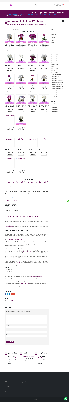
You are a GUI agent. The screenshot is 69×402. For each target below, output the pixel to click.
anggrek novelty (40, 276)
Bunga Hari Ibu (53, 32)
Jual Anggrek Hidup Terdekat (27, 353)
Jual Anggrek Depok (55, 111)
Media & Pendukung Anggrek (43, 9)
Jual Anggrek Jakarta (55, 109)
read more (9, 363)
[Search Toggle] (36, 5)
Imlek (51, 39)
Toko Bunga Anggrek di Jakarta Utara (57, 88)
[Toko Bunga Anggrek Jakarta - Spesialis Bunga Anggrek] (11, 5)
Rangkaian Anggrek (22, 9)
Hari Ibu (52, 66)
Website (7, 334)
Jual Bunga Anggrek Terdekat (10, 24)
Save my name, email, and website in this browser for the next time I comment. (21, 338)
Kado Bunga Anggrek (54, 68)
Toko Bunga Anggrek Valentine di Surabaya (12, 353)
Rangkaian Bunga (53, 42)
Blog (52, 52)
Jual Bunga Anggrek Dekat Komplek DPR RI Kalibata (22, 216)
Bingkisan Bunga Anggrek (55, 50)
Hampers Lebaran (53, 37)
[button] (65, 398)
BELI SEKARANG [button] (10, 50)
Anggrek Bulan (7, 44)
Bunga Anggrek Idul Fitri (55, 54)
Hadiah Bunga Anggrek (55, 64)
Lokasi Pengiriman (12, 9)
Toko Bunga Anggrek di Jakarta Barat (57, 80)
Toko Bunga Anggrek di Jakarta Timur (57, 86)
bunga (11, 300)
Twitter (7, 294)
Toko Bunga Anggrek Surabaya (56, 94)
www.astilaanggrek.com (9, 226)
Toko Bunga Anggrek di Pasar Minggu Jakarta (43, 353)
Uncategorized (53, 98)
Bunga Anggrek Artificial (8, 204)
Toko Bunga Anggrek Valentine (56, 96)
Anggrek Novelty (11, 148)
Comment (8, 313)
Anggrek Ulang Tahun (54, 48)
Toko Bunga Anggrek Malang (56, 92)
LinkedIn (9, 294)
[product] (9, 38)
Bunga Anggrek (12, 44)
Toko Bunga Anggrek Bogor (55, 76)
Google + (12, 294)
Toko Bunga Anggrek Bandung (56, 74)
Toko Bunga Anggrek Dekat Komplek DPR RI (33, 24)
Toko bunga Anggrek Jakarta (56, 90)
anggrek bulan (33, 276)
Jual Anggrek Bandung (9, 271)
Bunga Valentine (53, 34)
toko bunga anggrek (54, 72)
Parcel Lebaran (53, 40)
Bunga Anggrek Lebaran (55, 56)
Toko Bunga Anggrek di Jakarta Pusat (57, 82)
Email (14, 294)
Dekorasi (52, 35)
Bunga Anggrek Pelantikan (55, 58)
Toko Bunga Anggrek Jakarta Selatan (15, 239)
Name (7, 325)
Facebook (5, 294)
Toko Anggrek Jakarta (9, 269)
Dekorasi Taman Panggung (55, 9)
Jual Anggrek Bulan (55, 107)
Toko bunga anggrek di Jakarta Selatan (57, 84)
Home (6, 9)
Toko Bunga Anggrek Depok (55, 78)
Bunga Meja (53, 62)
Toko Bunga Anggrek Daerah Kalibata (20, 24)
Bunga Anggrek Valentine (55, 60)
